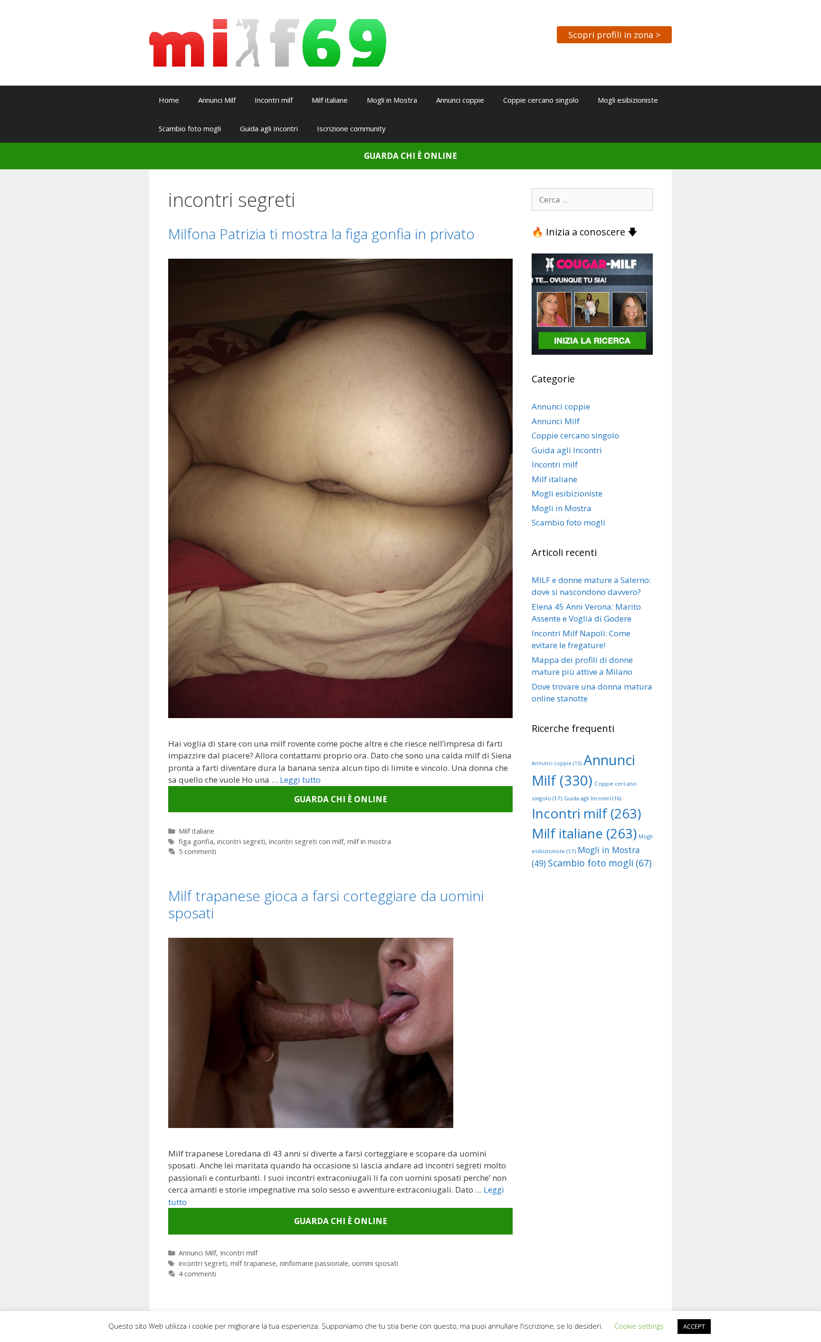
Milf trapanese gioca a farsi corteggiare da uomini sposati (326, 904)
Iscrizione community (351, 128)
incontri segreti (241, 841)
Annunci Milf (217, 100)
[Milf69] (267, 42)
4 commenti (197, 1273)
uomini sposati (375, 1263)
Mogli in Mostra (392, 100)
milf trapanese (253, 1263)
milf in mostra (369, 841)
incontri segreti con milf (306, 841)
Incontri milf (274, 100)
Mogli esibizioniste (628, 100)
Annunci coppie (460, 100)
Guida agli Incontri (269, 128)
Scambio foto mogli (190, 128)
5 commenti (197, 851)
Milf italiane (330, 100)
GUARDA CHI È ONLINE (410, 155)
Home (169, 100)
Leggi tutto (300, 779)
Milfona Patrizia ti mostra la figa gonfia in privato (321, 233)
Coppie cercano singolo (541, 100)
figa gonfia (196, 841)
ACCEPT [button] (694, 1326)
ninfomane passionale (314, 1263)
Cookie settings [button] (639, 1326)
